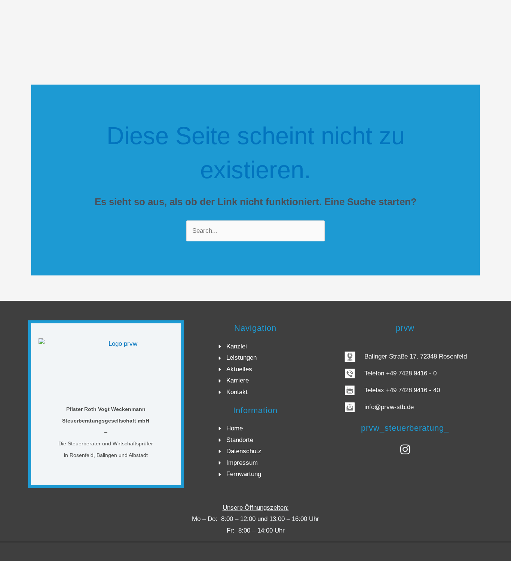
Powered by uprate (488, 551)
